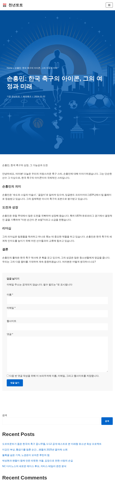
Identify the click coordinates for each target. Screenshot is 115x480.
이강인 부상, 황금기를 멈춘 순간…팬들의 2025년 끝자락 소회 (35, 449)
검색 (4, 415)
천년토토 (16, 96)
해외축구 (27, 96)
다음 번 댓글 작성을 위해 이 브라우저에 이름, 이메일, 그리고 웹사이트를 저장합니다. (54, 376)
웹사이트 (11, 321)
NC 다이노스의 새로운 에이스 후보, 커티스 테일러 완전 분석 (34, 466)
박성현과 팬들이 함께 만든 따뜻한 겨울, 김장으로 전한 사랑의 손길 (37, 460)
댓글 (10, 334)
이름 (10, 294)
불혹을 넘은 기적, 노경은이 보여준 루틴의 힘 (26, 455)
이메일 (11, 308)
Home (9, 68)
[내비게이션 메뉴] (109, 5)
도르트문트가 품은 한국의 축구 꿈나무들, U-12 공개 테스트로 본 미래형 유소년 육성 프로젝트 (52, 444)
